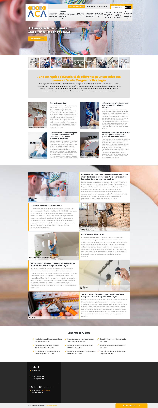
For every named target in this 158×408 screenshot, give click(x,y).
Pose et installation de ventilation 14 (128, 15)
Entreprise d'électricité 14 (80, 15)
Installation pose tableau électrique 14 (53, 15)
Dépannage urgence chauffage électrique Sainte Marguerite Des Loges (80, 340)
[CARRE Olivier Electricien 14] (36, 10)
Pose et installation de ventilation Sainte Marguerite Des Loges (113, 352)
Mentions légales (51, 406)
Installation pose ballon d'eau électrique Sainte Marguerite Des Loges (48, 352)
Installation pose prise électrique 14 (90, 15)
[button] (78, 53)
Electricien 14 (71, 15)
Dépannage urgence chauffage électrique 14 (62, 15)
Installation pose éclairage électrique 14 (118, 15)
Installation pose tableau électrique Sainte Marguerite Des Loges (48, 340)
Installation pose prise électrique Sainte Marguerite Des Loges (80, 346)
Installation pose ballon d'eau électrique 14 (108, 15)
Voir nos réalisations (76, 6)
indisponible (91, 6)
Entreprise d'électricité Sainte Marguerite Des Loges (113, 340)
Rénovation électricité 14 (99, 15)
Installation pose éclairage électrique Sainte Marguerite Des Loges (81, 352)
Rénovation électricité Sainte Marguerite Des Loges (112, 346)
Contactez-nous (37, 39)
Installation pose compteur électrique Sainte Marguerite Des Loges (47, 346)
